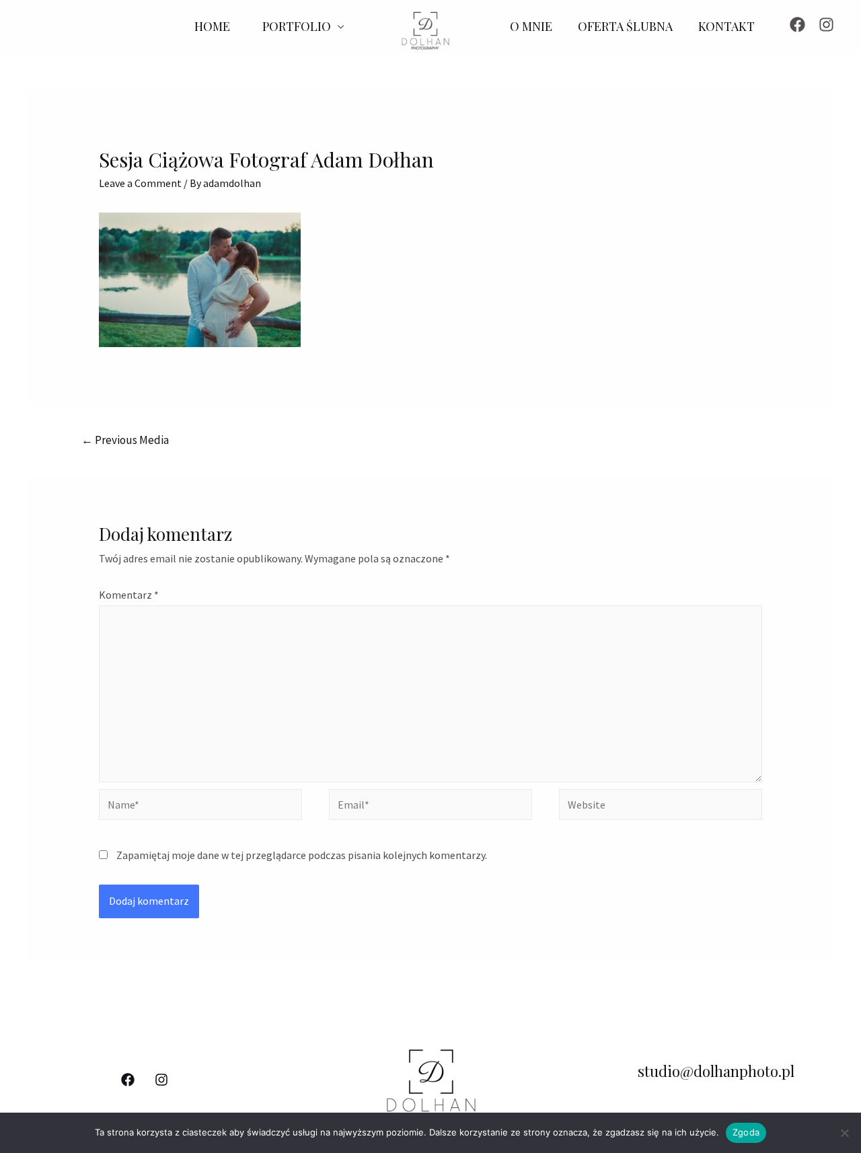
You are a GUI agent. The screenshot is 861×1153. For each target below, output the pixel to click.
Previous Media (125, 440)
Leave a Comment (140, 183)
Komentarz (129, 594)
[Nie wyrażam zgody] (844, 1133)
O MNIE (531, 26)
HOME (212, 26)
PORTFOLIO (296, 26)
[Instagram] (826, 24)
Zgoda (746, 1132)
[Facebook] (797, 24)
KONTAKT (726, 26)
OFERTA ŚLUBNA (625, 26)
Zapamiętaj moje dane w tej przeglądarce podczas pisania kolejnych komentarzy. (301, 855)
